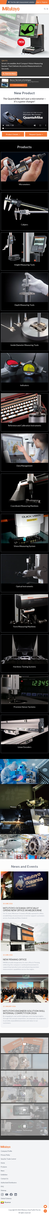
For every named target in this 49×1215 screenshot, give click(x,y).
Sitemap (3, 1190)
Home (3, 1163)
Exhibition (4, 1175)
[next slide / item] (45, 38)
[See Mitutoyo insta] (3, 1194)
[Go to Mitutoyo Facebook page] (12, 1194)
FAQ (2, 1186)
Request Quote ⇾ (36, 134)
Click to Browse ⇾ (18, 85)
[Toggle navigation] (47, 9)
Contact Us (4, 1179)
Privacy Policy (5, 1155)
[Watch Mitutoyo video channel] (7, 1194)
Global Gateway (6, 1198)
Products (4, 1167)
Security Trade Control (8, 1159)
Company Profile (6, 1151)
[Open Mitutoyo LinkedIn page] (16, 1194)
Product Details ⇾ (13, 134)
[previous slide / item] (3, 38)
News (2, 1171)
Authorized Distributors (9, 1183)
